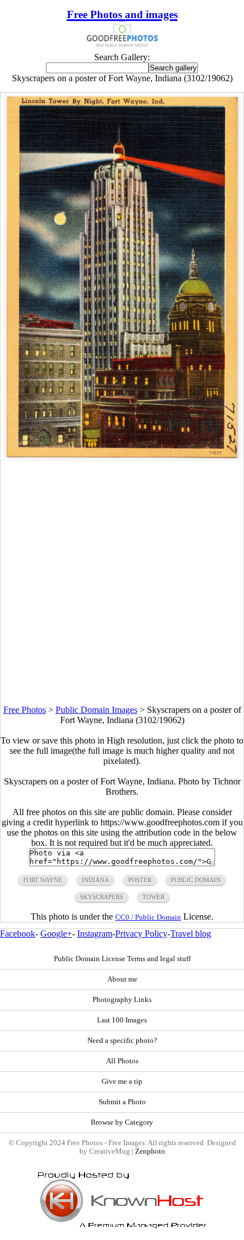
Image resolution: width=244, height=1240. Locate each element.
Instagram (94, 933)
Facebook (17, 933)
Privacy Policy (141, 933)
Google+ (56, 933)
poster (140, 879)
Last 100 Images (122, 1020)
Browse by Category (122, 1122)
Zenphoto (150, 1151)
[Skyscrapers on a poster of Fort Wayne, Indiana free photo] (122, 457)
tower (153, 897)
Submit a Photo (122, 1102)
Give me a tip (122, 1081)
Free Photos (24, 710)
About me (122, 979)
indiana (95, 879)
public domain (196, 879)
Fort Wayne (42, 879)
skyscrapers (101, 897)
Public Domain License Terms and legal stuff (122, 959)
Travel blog (190, 933)
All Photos (122, 1061)
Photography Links (122, 1000)
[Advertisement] (122, 583)
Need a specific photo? (122, 1041)
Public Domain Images (96, 710)
